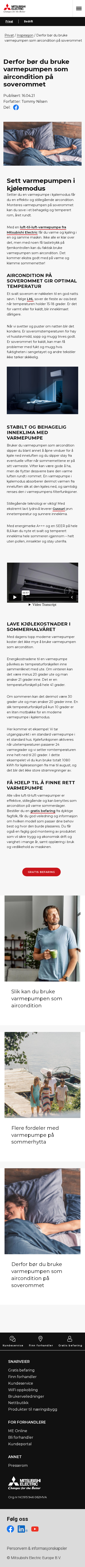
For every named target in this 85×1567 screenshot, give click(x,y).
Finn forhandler (41, 1345)
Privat (9, 21)
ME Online (17, 1431)
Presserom (18, 1465)
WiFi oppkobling (23, 1390)
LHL (30, 299)
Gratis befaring (41, 872)
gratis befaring (42, 811)
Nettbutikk (18, 1403)
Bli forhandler (20, 1437)
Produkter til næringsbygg (32, 1409)
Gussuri (59, 509)
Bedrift (28, 21)
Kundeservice (13, 1345)
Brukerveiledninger (26, 1396)
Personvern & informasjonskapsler (37, 1548)
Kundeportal (20, 1444)
